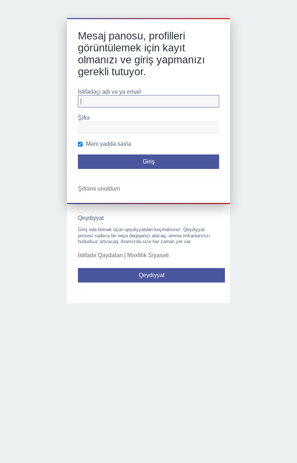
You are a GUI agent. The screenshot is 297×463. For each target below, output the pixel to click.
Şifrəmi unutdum (99, 189)
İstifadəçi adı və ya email (109, 92)
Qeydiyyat (151, 275)
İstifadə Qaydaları (100, 255)
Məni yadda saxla (107, 144)
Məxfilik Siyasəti (148, 255)
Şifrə (84, 118)
